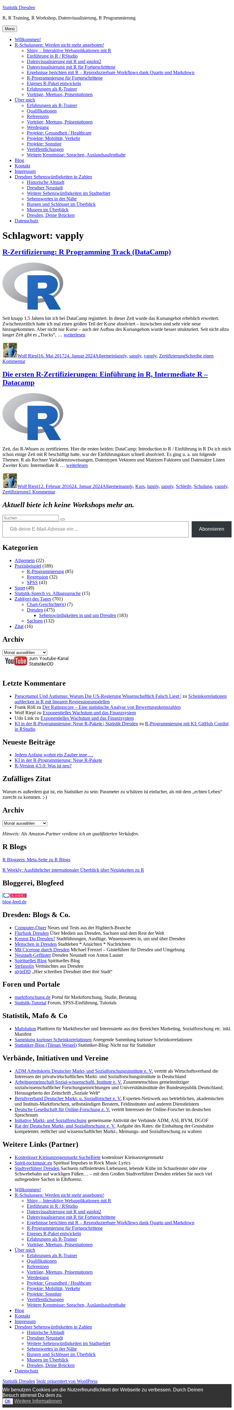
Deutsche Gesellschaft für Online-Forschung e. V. (62, 1109)
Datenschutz (26, 220)
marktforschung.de (33, 997)
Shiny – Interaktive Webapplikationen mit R (69, 50)
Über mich (25, 99)
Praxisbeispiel (28, 566)
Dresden (35, 609)
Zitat (19, 626)
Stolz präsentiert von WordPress (67, 1381)
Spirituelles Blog (31, 960)
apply (127, 486)
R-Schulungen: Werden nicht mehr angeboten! (59, 45)
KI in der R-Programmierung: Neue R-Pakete (58, 760)
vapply (150, 355)
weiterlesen (74, 334)
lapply (121, 355)
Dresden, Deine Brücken (51, 215)
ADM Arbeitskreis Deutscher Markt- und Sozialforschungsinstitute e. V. (84, 1071)
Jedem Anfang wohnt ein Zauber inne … (54, 754)
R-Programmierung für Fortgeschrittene (65, 78)
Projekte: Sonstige (44, 143)
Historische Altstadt (45, 182)
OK (8, 1401)
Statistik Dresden (18, 7)
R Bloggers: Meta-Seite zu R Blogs (36, 859)
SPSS (32, 582)
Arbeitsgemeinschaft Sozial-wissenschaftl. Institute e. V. (68, 1082)
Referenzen (38, 116)
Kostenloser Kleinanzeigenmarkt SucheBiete (58, 1157)
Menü (10, 29)
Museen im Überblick (48, 209)
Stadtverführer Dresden (37, 1168)
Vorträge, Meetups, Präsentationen (60, 94)
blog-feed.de (14, 901)
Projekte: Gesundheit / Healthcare (59, 132)
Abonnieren (211, 529)
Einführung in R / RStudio (52, 56)
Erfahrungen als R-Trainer (52, 88)
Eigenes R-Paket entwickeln (54, 83)
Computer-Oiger (30, 927)
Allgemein (105, 355)
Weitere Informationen (38, 1401)
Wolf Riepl (27, 355)
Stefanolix (24, 966)
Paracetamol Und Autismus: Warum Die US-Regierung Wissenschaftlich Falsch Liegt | (98, 696)
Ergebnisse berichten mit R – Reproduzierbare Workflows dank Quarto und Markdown (110, 72)
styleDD (23, 971)
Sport (20, 587)
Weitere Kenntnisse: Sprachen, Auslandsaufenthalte (76, 154)
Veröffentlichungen (45, 149)
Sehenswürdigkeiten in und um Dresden (77, 615)
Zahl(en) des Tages (33, 598)
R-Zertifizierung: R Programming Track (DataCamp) (86, 252)
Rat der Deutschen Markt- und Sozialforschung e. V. (65, 1125)
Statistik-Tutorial (30, 1002)
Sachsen (35, 620)
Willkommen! (28, 39)
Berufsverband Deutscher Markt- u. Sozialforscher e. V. (68, 1098)
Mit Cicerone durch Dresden (42, 949)
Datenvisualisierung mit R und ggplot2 (64, 61)
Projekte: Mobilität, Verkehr (53, 138)
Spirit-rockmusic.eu (33, 1162)
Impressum (25, 171)
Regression (37, 576)
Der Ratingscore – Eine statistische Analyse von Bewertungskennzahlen (111, 707)
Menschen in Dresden (36, 944)
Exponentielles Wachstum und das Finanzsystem (89, 712)
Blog (19, 160)
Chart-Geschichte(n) (46, 604)
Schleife (183, 486)
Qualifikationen (42, 110)
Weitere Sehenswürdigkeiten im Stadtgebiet (68, 193)
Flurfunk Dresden (32, 933)
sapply (135, 355)
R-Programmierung (45, 571)
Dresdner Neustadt (45, 187)
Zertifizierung (172, 355)
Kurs (140, 486)
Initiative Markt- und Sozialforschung (51, 1120)
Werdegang (38, 127)
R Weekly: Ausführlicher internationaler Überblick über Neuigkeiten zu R (73, 870)
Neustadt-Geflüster (33, 955)
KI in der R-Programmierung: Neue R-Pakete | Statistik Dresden (76, 723)
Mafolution (25, 1028)
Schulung (203, 486)
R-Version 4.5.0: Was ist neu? (43, 765)
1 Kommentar (42, 491)
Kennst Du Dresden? (35, 938)
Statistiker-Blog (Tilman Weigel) (46, 1045)
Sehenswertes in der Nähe (52, 198)
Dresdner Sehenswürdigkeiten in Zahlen (53, 176)
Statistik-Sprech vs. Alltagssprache (48, 593)
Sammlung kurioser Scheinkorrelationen (53, 1039)
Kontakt (22, 165)
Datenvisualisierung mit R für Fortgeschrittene (71, 67)
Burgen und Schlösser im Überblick (61, 204)
